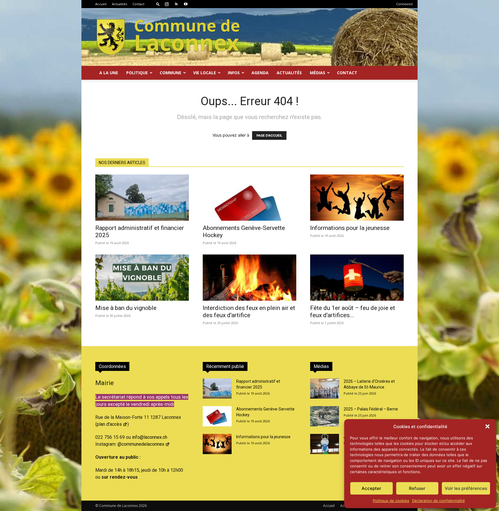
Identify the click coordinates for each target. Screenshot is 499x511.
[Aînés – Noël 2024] (324, 444)
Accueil (101, 4)
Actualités (119, 4)
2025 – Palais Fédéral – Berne (371, 409)
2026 (143, 505)
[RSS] (176, 4)
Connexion (404, 4)
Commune (170, 72)
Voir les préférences (466, 488)
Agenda (260, 72)
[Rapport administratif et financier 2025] (142, 197)
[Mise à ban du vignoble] (142, 277)
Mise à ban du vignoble (126, 307)
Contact (138, 4)
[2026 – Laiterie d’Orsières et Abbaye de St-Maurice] (324, 388)
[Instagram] (166, 4)
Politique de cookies (391, 500)
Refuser (417, 488)
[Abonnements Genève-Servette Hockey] (249, 197)
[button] (487, 426)
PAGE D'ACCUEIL (269, 135)
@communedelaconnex (141, 444)
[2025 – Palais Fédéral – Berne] (324, 416)
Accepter (371, 488)
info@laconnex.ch (149, 437)
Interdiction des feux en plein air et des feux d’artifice (249, 311)
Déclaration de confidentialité (438, 500)
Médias (317, 72)
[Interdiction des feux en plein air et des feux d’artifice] (249, 277)
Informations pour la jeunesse (350, 227)
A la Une (108, 72)
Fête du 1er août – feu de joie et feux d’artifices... (352, 311)
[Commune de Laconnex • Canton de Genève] (168, 37)
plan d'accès (109, 424)
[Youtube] (185, 4)
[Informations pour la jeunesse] (357, 197)
